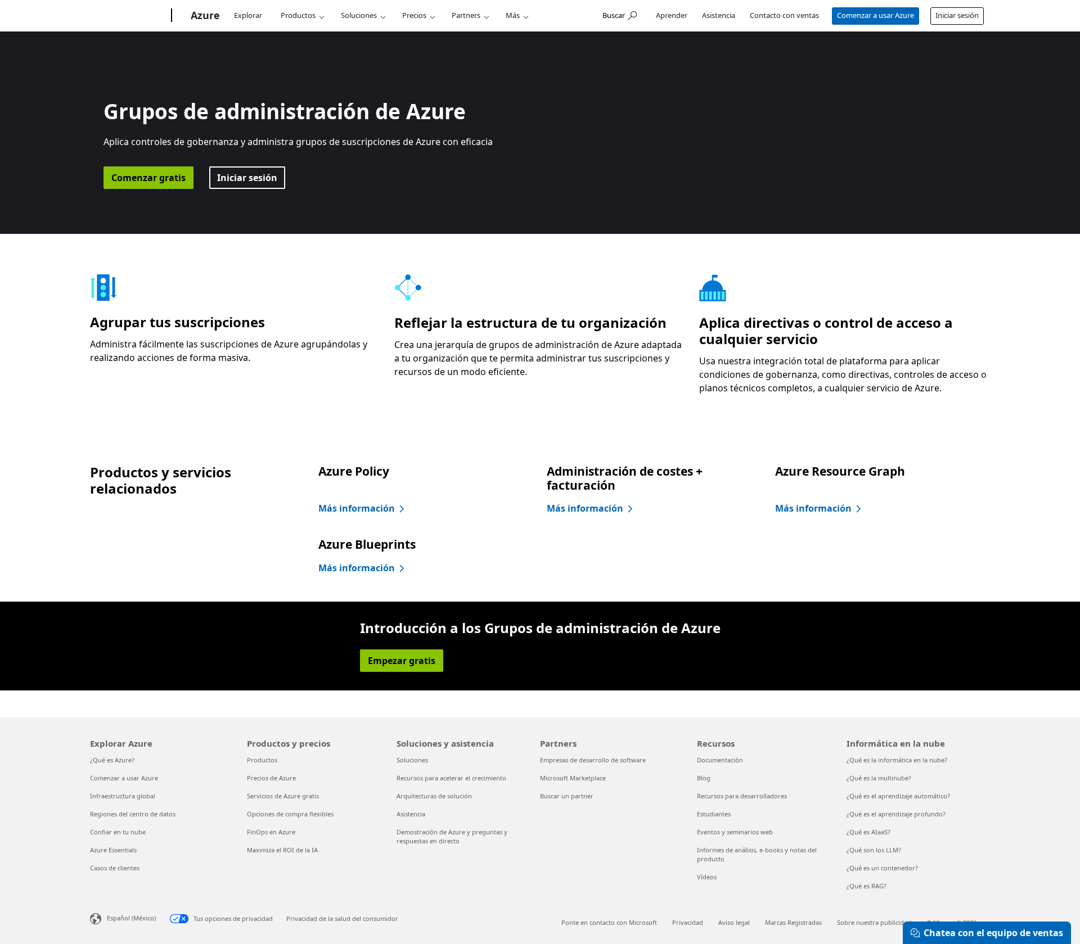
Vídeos (707, 877)
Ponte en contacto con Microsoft (609, 922)
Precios (414, 15)
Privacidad (687, 922)
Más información (356, 508)
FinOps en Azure (271, 832)
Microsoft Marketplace (573, 778)
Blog (703, 778)
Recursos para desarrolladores (742, 796)
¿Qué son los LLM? (874, 850)
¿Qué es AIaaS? (868, 832)
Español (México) (131, 918)
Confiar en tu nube (118, 832)
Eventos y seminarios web (735, 832)
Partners (466, 15)
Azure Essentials (113, 850)
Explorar (248, 15)
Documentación (720, 760)
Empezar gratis (401, 660)
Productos (298, 15)
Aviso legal (734, 922)
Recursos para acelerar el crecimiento (451, 778)
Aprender (671, 15)
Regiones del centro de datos (133, 814)
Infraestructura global (122, 796)
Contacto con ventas (784, 15)
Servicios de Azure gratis (283, 796)
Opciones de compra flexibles (290, 814)
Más (513, 15)
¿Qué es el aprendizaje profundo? (896, 814)
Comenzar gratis (148, 177)
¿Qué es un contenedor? (882, 868)
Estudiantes (714, 814)
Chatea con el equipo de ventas (993, 933)
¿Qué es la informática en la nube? (897, 760)
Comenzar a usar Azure (875, 15)
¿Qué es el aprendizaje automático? (898, 796)
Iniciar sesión (957, 15)
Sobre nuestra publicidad (874, 922)
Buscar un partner (566, 796)
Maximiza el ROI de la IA (282, 850)
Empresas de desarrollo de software (593, 760)
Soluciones (359, 15)
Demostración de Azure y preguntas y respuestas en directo (452, 836)
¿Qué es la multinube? (879, 778)
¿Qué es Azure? (112, 760)
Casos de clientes (115, 868)
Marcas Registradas (793, 922)
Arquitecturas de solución (434, 796)
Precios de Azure (271, 778)
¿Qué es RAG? (866, 886)
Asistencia (718, 15)
